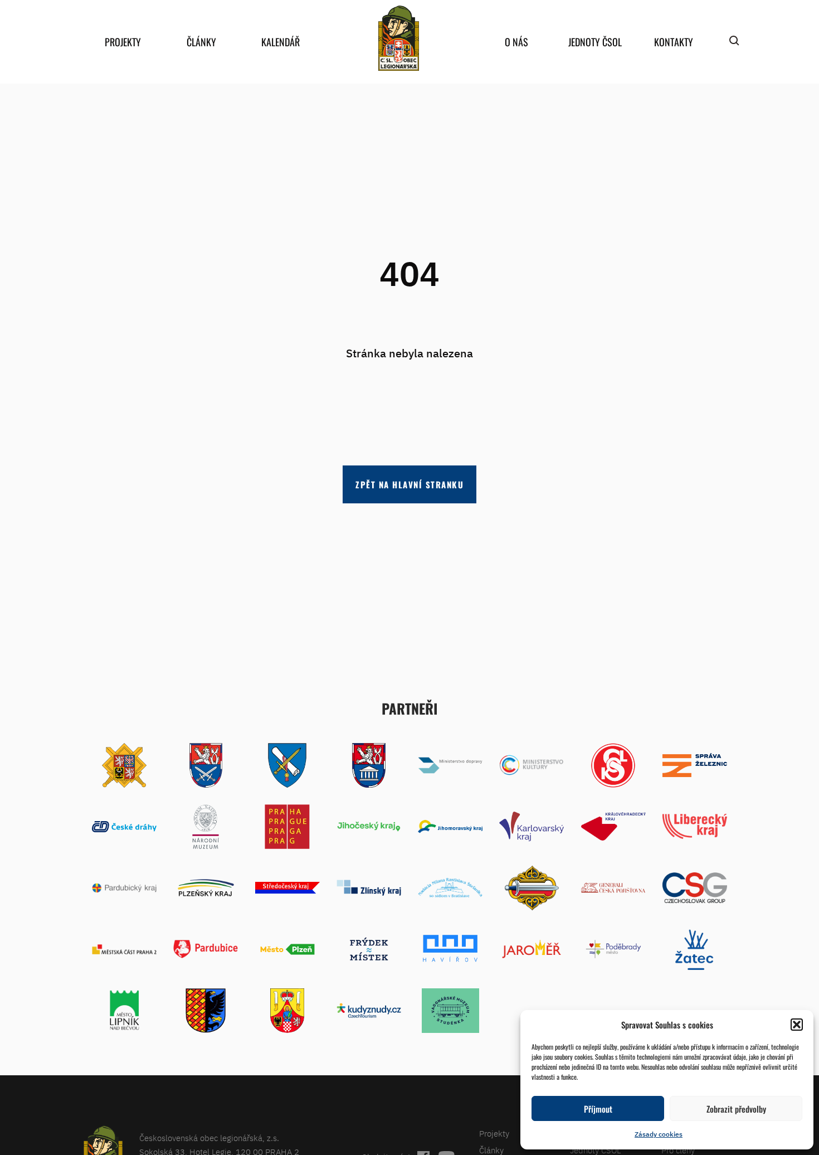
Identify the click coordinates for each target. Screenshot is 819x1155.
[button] (796, 1024)
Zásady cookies (658, 1134)
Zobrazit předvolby (736, 1109)
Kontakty (673, 42)
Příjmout (598, 1109)
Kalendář (280, 42)
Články (201, 42)
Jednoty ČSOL (595, 42)
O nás (516, 42)
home (398, 38)
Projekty (123, 42)
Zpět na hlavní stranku (409, 484)
